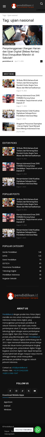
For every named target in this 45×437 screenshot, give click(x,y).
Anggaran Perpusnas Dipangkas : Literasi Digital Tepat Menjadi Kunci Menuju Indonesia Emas (29, 126)
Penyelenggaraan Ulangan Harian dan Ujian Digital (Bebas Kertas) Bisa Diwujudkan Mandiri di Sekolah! (21, 53)
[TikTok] (22, 390)
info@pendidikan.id (19, 367)
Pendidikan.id (7, 314)
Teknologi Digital (8, 44)
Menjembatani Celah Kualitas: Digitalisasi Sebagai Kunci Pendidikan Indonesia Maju (28, 113)
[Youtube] (34, 390)
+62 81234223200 (21, 370)
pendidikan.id (7, 61)
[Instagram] (16, 390)
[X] (28, 390)
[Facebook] (10, 390)
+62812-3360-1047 (10, 373)
